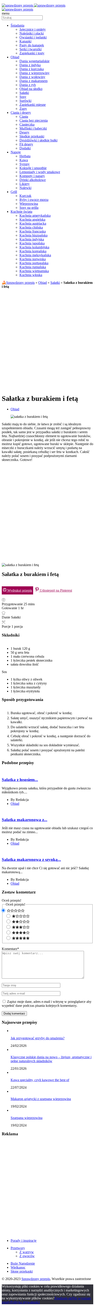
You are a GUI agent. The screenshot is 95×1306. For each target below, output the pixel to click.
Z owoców (27, 1256)
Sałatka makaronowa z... (24, 819)
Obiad (42, 282)
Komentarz (10, 949)
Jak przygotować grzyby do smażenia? (38, 1038)
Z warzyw (26, 1252)
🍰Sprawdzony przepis (18, 282)
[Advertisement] (47, 339)
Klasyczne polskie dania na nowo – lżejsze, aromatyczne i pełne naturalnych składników (51, 1059)
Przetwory (18, 1248)
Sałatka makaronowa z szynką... (31, 859)
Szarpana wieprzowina (26, 1118)
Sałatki (55, 282)
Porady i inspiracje (23, 1240)
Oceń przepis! (11, 900)
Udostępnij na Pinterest (55, 590)
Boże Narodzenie (23, 1263)
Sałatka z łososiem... (20, 779)
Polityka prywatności (25, 1302)
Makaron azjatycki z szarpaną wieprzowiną (41, 1099)
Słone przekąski (22, 1271)
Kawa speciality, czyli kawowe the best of (40, 1080)
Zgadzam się (63, 1298)
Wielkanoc (18, 1267)
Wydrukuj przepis (19, 590)
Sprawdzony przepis (35, 1279)
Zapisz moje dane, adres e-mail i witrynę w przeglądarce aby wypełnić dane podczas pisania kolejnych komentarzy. (46, 1003)
